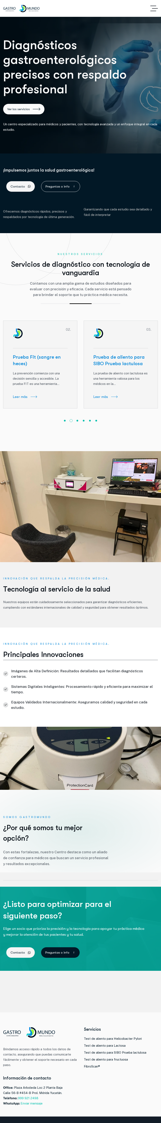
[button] (65, 420)
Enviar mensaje (32, 1103)
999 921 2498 (28, 1098)
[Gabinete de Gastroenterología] (21, 8)
